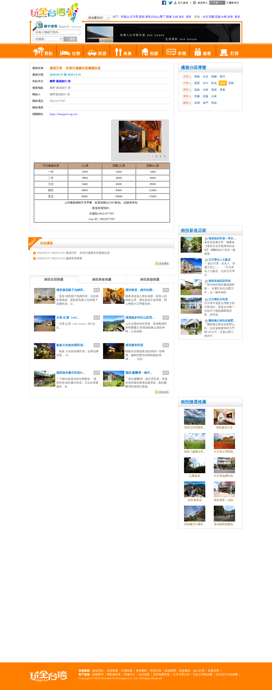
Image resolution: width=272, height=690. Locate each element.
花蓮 (217, 16)
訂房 (229, 50)
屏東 (222, 89)
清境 (147, 16)
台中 (205, 83)
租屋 (149, 50)
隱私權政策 (114, 674)
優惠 (202, 50)
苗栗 (197, 83)
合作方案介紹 (181, 674)
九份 (175, 16)
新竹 (222, 76)
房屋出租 (155, 670)
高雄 (214, 89)
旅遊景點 (97, 670)
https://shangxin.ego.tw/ (64, 114)
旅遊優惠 (184, 670)
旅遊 (96, 50)
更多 (188, 16)
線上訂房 (199, 670)
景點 (43, 50)
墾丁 (163, 16)
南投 (222, 83)
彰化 (214, 83)
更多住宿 (163, 392)
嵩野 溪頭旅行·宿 (60, 81)
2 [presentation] (156, 156)
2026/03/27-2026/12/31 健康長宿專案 (59, 258)
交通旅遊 (126, 670)
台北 (205, 16)
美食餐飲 (141, 670)
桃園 (214, 76)
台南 (205, 89)
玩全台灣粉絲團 (202, 674)
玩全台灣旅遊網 (54, 12)
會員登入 (203, 2)
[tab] (152, 156)
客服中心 (129, 674)
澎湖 (230, 16)
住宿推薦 (112, 670)
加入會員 (183, 2)
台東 (224, 16)
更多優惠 (164, 263)
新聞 (176, 50)
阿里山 (125, 16)
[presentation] (54, 279)
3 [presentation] (160, 156)
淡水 (181, 16)
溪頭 (141, 16)
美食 (122, 50)
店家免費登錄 (161, 674)
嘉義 (197, 89)
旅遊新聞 (170, 670)
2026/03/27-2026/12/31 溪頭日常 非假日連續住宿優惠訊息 (73, 252)
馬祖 (214, 102)
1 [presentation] (152, 156)
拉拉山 (155, 16)
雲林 (231, 83)
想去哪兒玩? (95, 17)
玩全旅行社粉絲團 (227, 674)
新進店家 (213, 670)
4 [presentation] (164, 156)
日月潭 (134, 16)
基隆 (197, 76)
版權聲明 (97, 674)
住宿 (69, 50)
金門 (205, 102)
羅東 (169, 16)
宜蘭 (211, 16)
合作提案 (144, 674)
